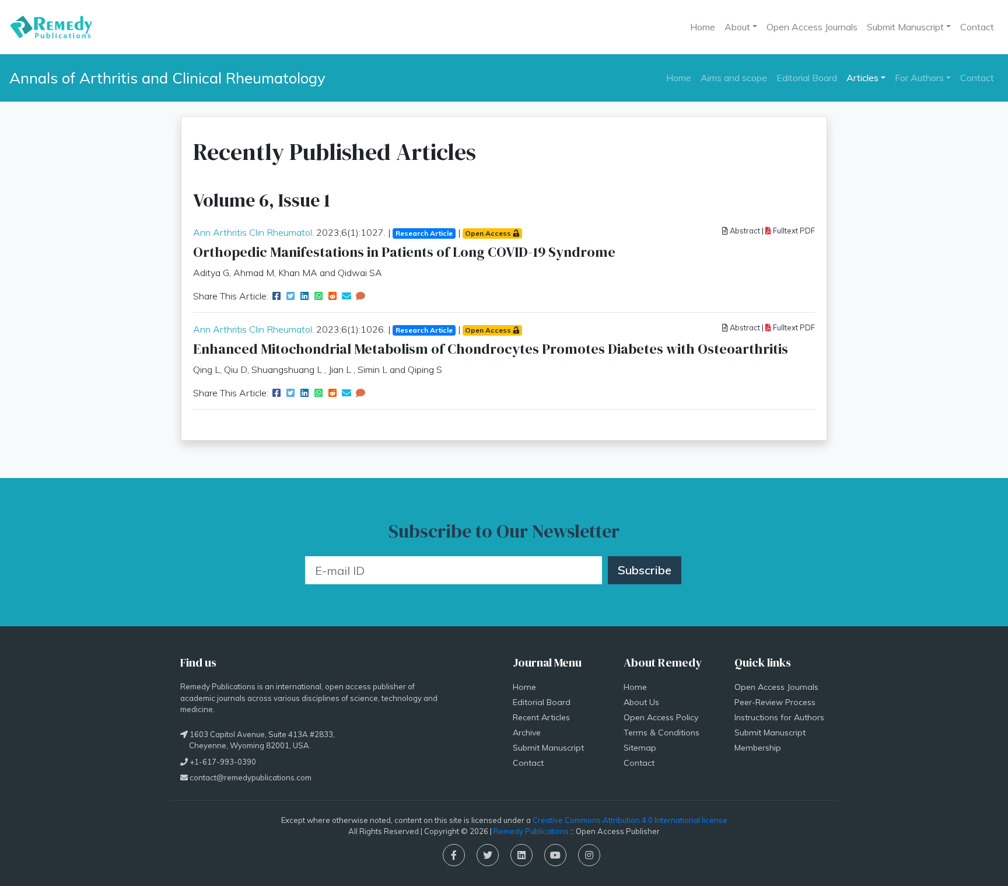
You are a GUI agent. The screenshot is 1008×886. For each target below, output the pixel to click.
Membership (757, 747)
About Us (641, 702)
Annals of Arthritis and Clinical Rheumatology (167, 77)
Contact (977, 27)
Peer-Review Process (775, 702)
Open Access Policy (661, 717)
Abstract (744, 230)
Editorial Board (806, 77)
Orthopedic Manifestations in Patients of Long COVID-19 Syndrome (404, 251)
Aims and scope (734, 77)
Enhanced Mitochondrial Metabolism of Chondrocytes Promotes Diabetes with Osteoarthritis (490, 348)
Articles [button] (862, 77)
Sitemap (640, 747)
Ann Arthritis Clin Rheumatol (252, 232)
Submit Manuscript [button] (905, 27)
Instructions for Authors (779, 717)
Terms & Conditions (661, 732)
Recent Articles (541, 717)
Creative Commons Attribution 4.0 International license (630, 820)
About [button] (737, 27)
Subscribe (644, 570)
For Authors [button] (919, 77)
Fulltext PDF (793, 230)
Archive (527, 732)
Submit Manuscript (548, 747)
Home (702, 27)
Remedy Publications (531, 831)
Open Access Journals (812, 27)
